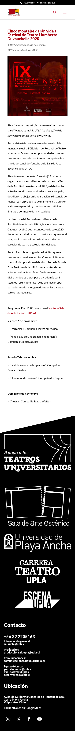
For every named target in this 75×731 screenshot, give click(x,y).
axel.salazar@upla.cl (17, 672)
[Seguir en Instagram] (8, 719)
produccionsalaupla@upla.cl (22, 652)
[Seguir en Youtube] (39, 719)
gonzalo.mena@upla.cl (18, 669)
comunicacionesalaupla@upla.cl (24, 660)
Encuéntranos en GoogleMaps (22, 708)
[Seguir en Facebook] (29, 719)
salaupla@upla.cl (14, 644)
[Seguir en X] (18, 719)
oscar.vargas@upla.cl (17, 674)
